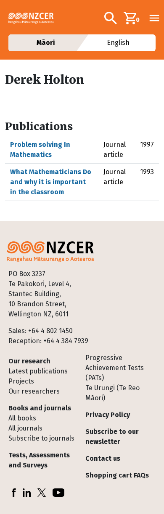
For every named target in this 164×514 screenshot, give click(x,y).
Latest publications (38, 371)
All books (22, 418)
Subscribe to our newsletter (112, 437)
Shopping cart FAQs (117, 475)
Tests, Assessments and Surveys (39, 460)
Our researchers (34, 391)
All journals (25, 428)
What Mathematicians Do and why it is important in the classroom (50, 182)
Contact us (102, 458)
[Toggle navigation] (154, 18)
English (118, 43)
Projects (21, 381)
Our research (29, 361)
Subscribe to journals (41, 438)
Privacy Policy (107, 415)
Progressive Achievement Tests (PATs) (114, 368)
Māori (45, 43)
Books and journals (39, 408)
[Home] (34, 18)
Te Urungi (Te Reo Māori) (112, 393)
